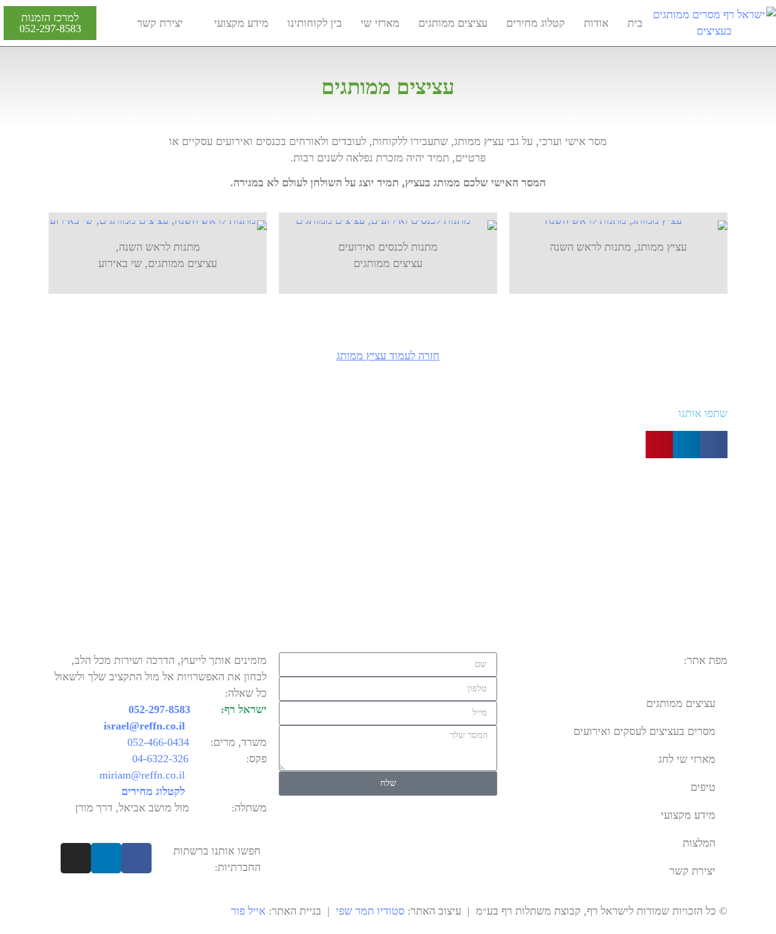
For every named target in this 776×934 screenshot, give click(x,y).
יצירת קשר (160, 23)
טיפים (703, 787)
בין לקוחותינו (314, 23)
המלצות (699, 843)
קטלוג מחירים (535, 23)
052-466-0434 (158, 742)
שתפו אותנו (703, 413)
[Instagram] (76, 858)
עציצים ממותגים (452, 23)
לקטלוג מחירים (153, 791)
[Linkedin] (106, 858)
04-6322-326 (160, 759)
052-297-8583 (50, 28)
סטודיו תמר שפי (370, 911)
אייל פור (248, 911)
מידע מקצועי (241, 23)
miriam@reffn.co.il (142, 775)
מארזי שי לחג (686, 759)
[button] (714, 444)
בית (635, 23)
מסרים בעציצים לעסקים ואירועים (644, 731)
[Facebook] (136, 858)
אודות (596, 23)
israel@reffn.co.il (144, 726)
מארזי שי (380, 23)
